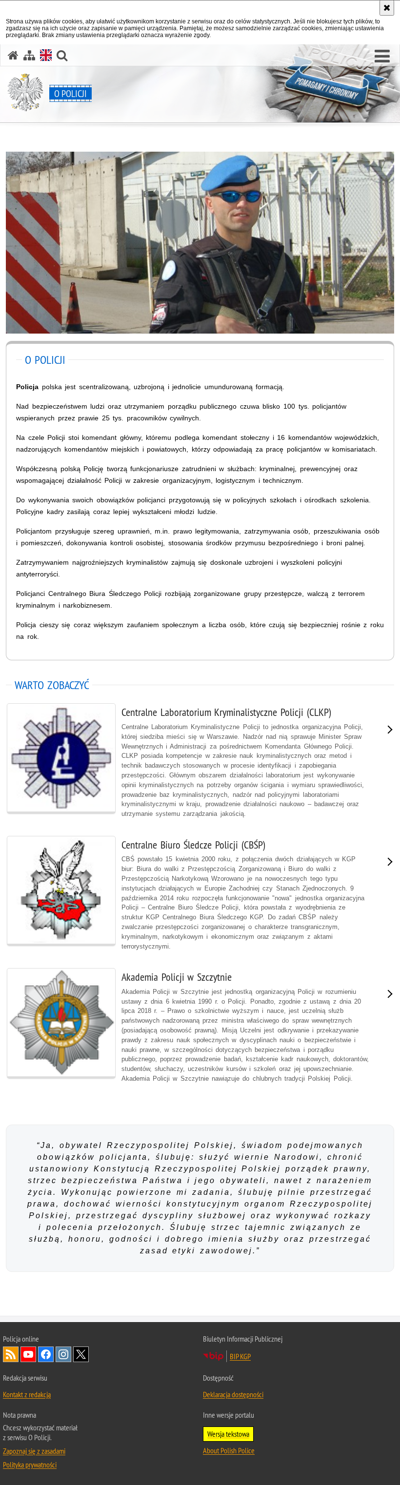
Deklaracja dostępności (233, 1394)
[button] (382, 56)
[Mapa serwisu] (29, 55)
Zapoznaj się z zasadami (34, 1451)
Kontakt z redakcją (27, 1394)
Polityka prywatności (30, 1464)
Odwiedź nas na (28, 1354)
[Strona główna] (13, 55)
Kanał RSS (11, 1354)
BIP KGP (240, 1356)
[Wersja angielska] (46, 55)
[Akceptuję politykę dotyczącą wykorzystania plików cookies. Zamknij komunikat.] (387, 8)
